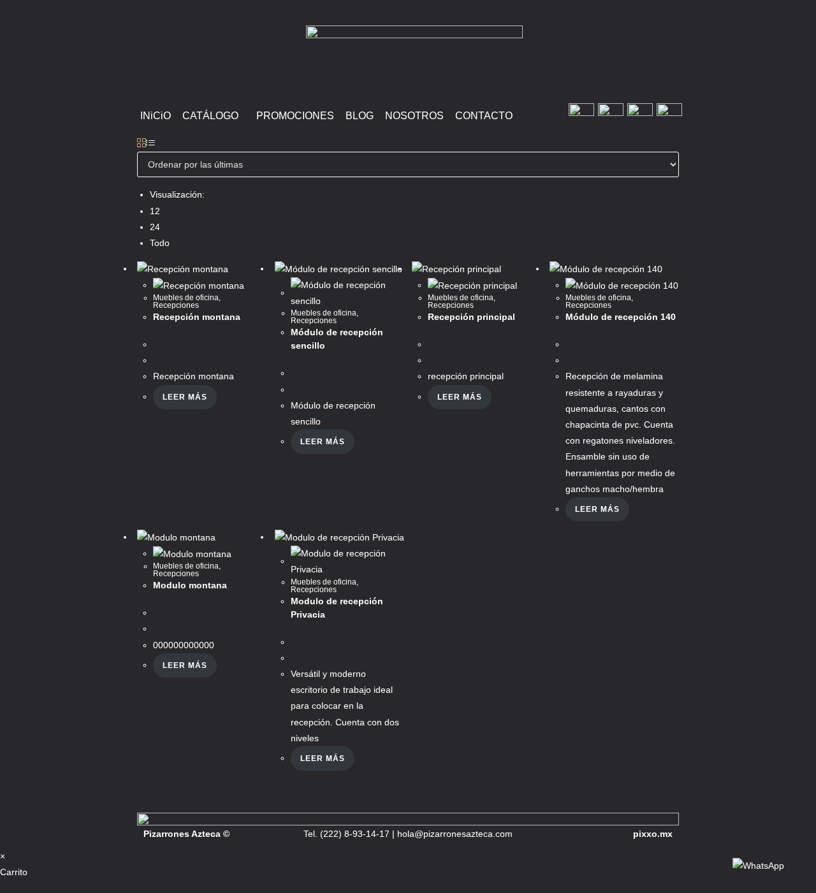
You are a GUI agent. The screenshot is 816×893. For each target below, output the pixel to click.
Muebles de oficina (186, 297)
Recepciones (176, 305)
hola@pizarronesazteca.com (455, 834)
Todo (160, 243)
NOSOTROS (414, 115)
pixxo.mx (653, 834)
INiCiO (155, 115)
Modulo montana (190, 585)
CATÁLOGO (210, 115)
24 (155, 227)
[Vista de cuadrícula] (141, 143)
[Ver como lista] (150, 143)
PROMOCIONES (295, 115)
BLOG (360, 115)
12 (155, 211)
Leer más (185, 397)
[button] (214, 116)
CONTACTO (484, 115)
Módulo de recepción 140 (620, 317)
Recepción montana (196, 317)
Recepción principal (471, 317)
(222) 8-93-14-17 (353, 834)
